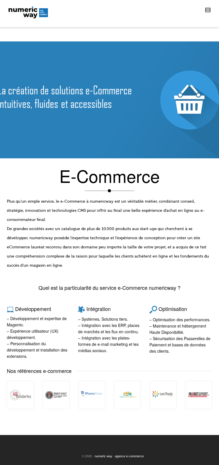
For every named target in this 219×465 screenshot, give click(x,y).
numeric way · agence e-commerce (119, 456)
